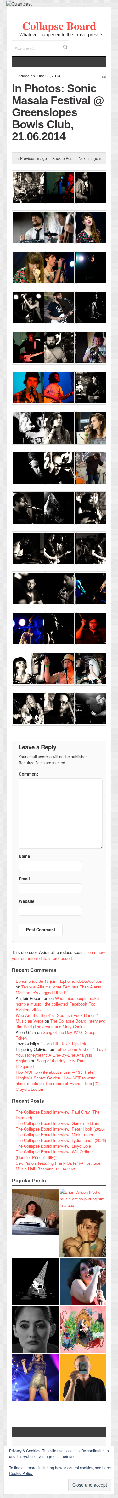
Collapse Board (59, 25)
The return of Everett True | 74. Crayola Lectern (58, 1086)
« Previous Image (32, 158)
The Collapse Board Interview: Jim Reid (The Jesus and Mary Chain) (60, 1024)
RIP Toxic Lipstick (69, 1044)
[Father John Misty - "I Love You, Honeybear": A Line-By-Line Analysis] (83, 1329)
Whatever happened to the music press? (60, 34)
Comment (28, 774)
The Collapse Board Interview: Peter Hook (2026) (60, 1129)
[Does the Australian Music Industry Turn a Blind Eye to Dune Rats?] (35, 1281)
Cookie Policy (21, 1473)
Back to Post (62, 158)
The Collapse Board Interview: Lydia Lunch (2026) (61, 1140)
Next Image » (90, 158)
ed (104, 77)
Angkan (23, 1061)
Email (93, 44)
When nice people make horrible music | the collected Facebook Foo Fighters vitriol (57, 1003)
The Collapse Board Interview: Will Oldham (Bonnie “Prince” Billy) (55, 1154)
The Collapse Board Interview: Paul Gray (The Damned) (57, 1114)
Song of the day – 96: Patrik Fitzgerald (52, 1063)
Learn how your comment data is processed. (58, 955)
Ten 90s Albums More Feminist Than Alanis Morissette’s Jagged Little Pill (58, 989)
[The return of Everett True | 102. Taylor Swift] (35, 1377)
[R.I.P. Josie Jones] (35, 1329)
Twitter (76, 44)
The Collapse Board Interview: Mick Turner (54, 1135)
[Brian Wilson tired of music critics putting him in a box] (83, 1199)
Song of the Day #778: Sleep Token (55, 1035)
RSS (101, 44)
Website (26, 901)
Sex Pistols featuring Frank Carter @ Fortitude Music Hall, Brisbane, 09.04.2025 (58, 1166)
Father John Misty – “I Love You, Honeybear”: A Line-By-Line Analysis (61, 1052)
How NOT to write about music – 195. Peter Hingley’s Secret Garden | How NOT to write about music (55, 1077)
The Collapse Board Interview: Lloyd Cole (53, 1146)
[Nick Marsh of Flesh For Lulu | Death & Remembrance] (82, 1233)
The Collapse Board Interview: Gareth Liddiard (57, 1123)
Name (24, 856)
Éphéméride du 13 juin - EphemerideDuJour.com (60, 981)
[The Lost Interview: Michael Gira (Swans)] (83, 1377)
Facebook (84, 44)
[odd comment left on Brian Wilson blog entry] (35, 1212)
